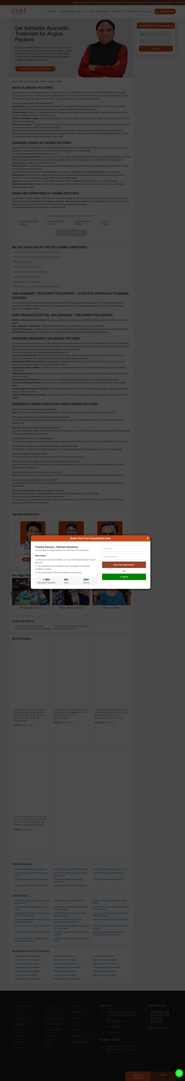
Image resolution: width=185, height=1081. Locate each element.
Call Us (124, 577)
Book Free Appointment (124, 564)
